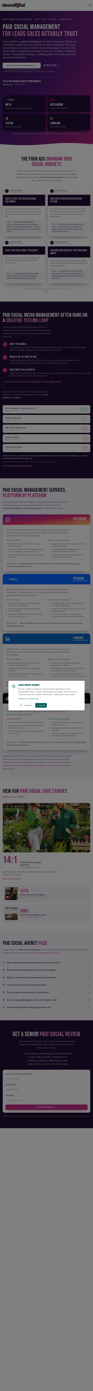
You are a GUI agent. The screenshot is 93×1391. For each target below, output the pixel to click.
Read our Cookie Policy (30, 699)
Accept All (41, 705)
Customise (28, 705)
